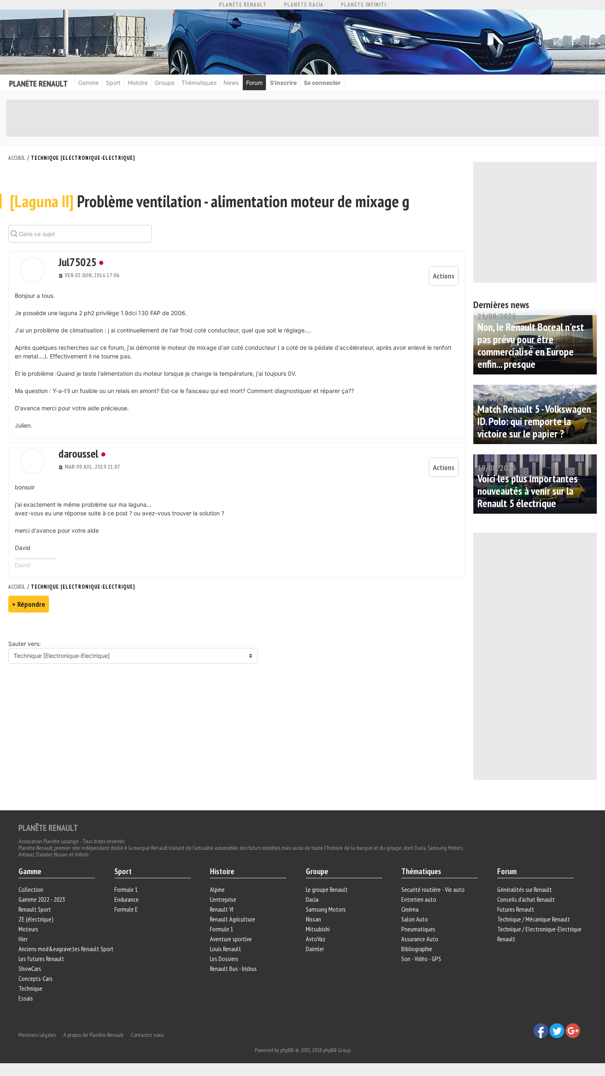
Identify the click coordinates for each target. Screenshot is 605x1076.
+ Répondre (28, 604)
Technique (30, 988)
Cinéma (410, 909)
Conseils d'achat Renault (526, 899)
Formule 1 (126, 889)
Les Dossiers (224, 958)
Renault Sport (35, 909)
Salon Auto (414, 919)
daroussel (78, 453)
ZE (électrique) (36, 919)
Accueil (17, 157)
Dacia (312, 899)
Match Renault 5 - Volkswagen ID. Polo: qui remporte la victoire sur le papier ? (534, 421)
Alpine (217, 889)
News (231, 82)
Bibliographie (416, 949)
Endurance (126, 899)
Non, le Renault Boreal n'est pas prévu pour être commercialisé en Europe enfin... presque (530, 345)
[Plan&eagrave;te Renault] (48, 826)
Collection (31, 889)
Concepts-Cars (36, 978)
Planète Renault (243, 4)
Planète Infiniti (363, 4)
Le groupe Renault (327, 889)
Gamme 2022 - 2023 (42, 899)
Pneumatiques (418, 929)
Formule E (126, 909)
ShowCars (30, 968)
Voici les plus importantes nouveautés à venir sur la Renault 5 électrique (527, 491)
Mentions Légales (37, 1035)
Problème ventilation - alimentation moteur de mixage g (210, 201)
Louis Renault (225, 949)
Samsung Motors (326, 909)
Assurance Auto (419, 939)
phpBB (287, 1050)
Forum (254, 82)
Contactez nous (147, 1035)
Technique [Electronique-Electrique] (83, 157)
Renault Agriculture (232, 919)
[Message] (61, 275)
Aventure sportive (231, 939)
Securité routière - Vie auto (433, 889)
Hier (23, 939)
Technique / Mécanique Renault (533, 919)
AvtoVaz (316, 939)
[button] (32, 269)
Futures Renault (515, 909)
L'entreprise (223, 899)
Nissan (313, 919)
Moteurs (28, 929)
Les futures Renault (41, 958)
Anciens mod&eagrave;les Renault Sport (66, 949)
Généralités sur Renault (524, 889)
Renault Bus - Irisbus (233, 968)
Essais (26, 998)
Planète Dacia (303, 4)
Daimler (315, 949)
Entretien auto (418, 899)
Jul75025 (77, 261)
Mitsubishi (318, 929)
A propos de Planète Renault (93, 1035)
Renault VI (221, 909)
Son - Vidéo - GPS (421, 958)
